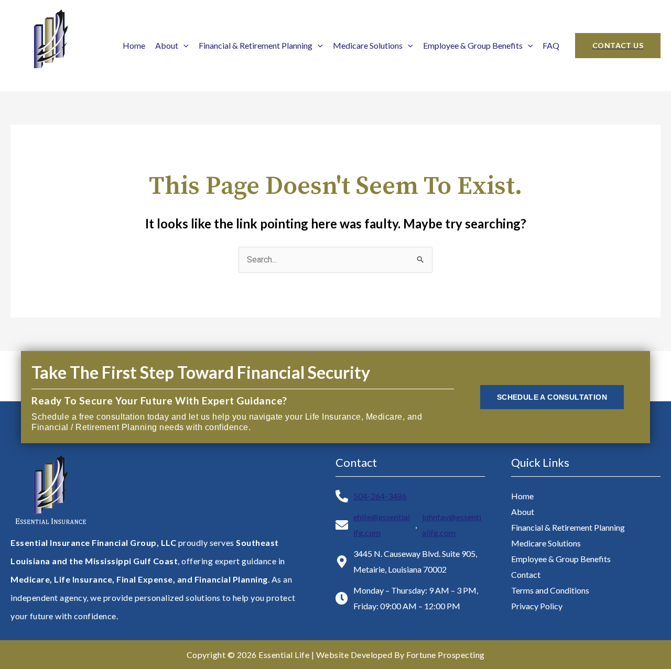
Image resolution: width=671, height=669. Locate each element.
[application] (183, 45)
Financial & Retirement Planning (255, 45)
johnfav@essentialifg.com (451, 525)
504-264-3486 (380, 496)
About (166, 45)
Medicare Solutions (368, 45)
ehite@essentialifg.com (381, 525)
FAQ (551, 45)
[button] (618, 45)
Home (134, 45)
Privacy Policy (536, 606)
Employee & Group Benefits (473, 45)
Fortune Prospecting (445, 655)
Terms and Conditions (550, 590)
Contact (525, 574)
